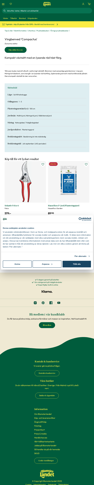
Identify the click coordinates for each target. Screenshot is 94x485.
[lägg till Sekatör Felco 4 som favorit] (43, 164)
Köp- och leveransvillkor (44, 418)
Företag (37, 426)
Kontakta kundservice (47, 373)
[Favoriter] (11, 4)
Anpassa (45, 264)
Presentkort (39, 430)
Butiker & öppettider (47, 395)
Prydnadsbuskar (43, 31)
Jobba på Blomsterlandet (45, 445)
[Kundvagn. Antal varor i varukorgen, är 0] (89, 4)
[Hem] (47, 4)
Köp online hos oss (16, 50)
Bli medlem (47, 325)
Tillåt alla (77, 264)
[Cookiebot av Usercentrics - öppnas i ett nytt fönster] (80, 219)
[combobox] (49, 11)
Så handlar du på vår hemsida (47, 449)
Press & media (40, 433)
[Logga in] (83, 4)
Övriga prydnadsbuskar (60, 31)
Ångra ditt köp (40, 422)
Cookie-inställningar (46, 461)
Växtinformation (20, 31)
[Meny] (3, 4)
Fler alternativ (81, 256)
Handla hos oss (40, 437)
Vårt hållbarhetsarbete (44, 441)
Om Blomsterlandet (43, 414)
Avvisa (17, 264)
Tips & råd (8, 31)
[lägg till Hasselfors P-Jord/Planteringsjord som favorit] (86, 164)
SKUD (36, 453)
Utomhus (31, 31)
